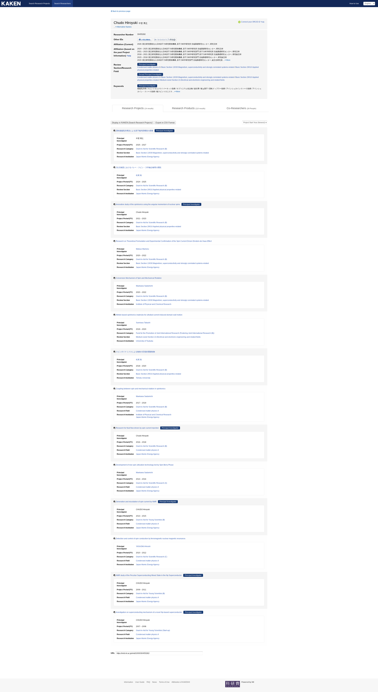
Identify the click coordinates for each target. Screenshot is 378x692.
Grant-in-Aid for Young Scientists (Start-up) (153, 630)
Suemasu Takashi (143, 323)
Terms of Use (164, 682)
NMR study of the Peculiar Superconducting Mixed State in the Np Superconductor (149, 575)
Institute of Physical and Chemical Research (153, 304)
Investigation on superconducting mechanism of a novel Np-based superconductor (149, 612)
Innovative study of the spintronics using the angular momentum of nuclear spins (148, 204)
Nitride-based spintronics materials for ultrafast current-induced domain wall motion (149, 315)
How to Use (354, 4)
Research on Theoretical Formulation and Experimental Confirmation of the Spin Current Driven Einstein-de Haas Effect (164, 241)
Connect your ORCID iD (250, 22)
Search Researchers (62, 4)
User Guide (139, 682)
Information (128, 682)
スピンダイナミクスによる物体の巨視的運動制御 (135, 352)
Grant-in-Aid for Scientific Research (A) (151, 483)
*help (262, 22)
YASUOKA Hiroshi (143, 546)
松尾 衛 (139, 175)
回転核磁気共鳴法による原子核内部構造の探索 (134, 131)
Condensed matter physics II (148, 67)
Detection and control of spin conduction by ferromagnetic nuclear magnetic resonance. (151, 539)
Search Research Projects (39, 4)
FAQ (148, 682)
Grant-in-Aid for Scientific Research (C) (151, 557)
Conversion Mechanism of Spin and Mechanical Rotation (139, 278)
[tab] (137, 108)
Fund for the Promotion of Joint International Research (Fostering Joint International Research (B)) (175, 333)
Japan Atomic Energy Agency (147, 157)
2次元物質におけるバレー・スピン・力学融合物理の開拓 (138, 167)
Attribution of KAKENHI (181, 682)
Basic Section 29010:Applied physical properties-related (158, 190)
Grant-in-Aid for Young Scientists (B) (150, 520)
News (154, 682)
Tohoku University (143, 378)
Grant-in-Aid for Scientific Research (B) (151, 149)
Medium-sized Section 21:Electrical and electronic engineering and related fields (192, 80)
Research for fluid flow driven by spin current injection (137, 428)
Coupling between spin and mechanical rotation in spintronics (140, 389)
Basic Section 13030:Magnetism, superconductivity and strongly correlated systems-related (197, 67)
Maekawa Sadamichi (144, 286)
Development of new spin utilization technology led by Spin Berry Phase (144, 465)
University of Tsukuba (144, 341)
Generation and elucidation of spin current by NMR (136, 502)
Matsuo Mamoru (142, 249)
